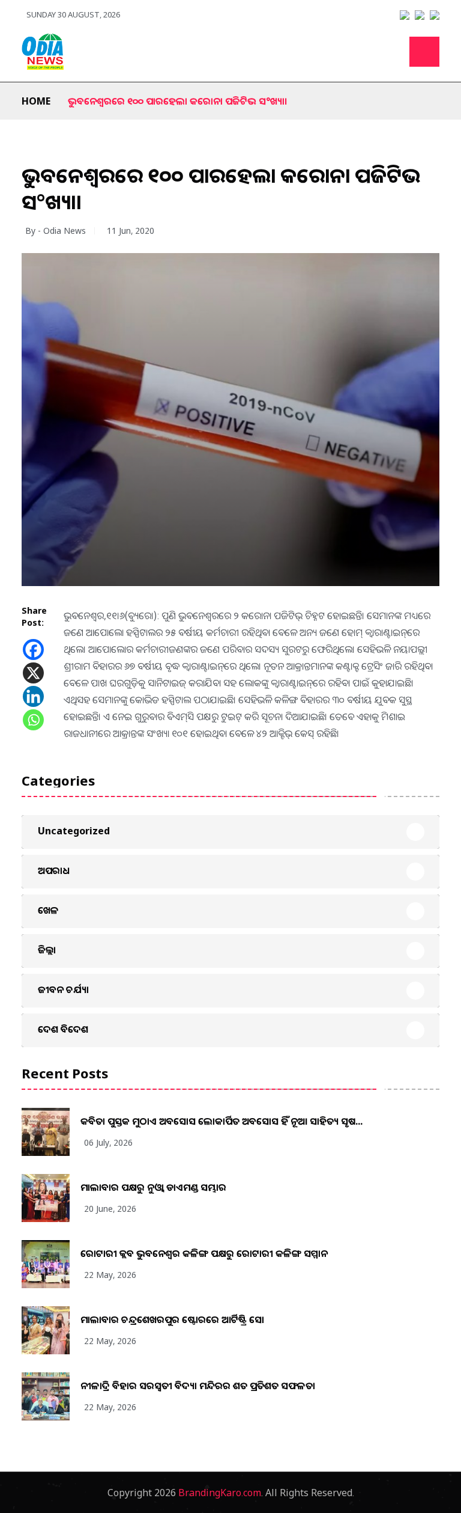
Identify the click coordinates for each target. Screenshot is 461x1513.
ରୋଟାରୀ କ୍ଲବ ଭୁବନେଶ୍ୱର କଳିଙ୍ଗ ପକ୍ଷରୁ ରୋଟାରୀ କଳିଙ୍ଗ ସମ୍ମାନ (204, 1253)
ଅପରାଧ (54, 870)
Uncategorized (74, 830)
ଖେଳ (48, 910)
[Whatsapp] (33, 719)
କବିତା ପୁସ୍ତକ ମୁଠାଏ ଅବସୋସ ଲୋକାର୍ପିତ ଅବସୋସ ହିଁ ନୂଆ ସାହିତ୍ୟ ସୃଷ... (221, 1121)
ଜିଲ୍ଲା (47, 949)
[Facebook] (33, 649)
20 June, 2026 (110, 1208)
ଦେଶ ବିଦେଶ (63, 1029)
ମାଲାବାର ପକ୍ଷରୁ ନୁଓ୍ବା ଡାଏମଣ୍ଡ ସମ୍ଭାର (153, 1187)
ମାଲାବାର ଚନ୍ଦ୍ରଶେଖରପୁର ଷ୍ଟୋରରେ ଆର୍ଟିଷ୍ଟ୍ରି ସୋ (172, 1319)
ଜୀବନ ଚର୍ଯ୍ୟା (63, 989)
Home (36, 101)
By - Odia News (55, 230)
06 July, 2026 (108, 1142)
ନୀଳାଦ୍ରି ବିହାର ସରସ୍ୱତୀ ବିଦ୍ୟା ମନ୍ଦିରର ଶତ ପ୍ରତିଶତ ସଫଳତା (197, 1385)
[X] (33, 672)
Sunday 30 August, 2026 (73, 14)
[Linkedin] (33, 696)
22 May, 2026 (110, 1274)
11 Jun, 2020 (130, 230)
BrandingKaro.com (219, 1492)
